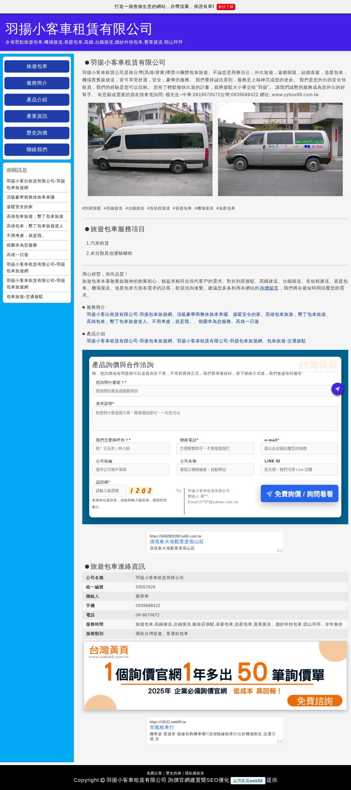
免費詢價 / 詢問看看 (304, 494)
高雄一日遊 (247, 321)
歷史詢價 (37, 133)
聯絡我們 (37, 149)
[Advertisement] (37, 340)
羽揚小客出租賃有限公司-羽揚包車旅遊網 (129, 314)
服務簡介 (37, 83)
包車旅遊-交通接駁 (286, 341)
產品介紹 (37, 99)
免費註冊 (154, 773)
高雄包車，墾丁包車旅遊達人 (117, 321)
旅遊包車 (37, 66)
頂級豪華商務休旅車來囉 (202, 314)
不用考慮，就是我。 (173, 321)
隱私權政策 (194, 773)
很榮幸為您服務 (215, 321)
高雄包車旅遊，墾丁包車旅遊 (295, 314)
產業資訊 (37, 116)
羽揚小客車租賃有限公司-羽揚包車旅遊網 (129, 341)
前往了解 (226, 7)
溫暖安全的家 (247, 314)
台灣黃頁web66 (248, 780)
